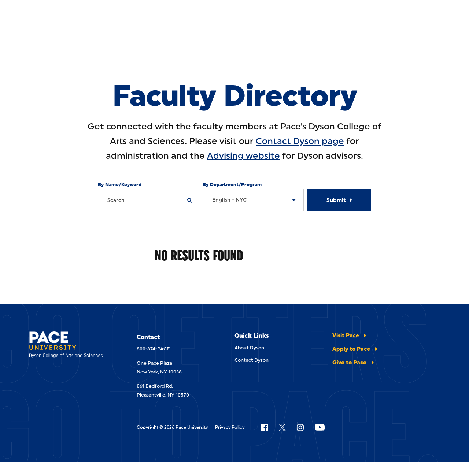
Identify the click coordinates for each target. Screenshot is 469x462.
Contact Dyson (251, 360)
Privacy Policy (229, 427)
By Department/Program (232, 184)
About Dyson (249, 347)
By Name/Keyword (119, 184)
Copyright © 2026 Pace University (172, 427)
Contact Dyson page (300, 141)
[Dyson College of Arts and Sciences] (68, 346)
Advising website (243, 155)
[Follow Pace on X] (282, 427)
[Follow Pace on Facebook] (264, 427)
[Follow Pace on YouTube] (319, 427)
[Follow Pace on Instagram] (300, 427)
